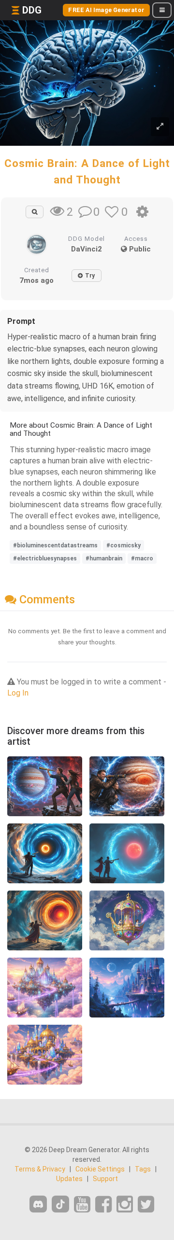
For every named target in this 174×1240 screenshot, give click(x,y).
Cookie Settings (100, 1169)
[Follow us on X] (146, 1204)
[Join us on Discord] (38, 1204)
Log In (18, 692)
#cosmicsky (123, 545)
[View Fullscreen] (160, 126)
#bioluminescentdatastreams (55, 545)
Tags (143, 1169)
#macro (142, 558)
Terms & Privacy (39, 1169)
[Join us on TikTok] (60, 1204)
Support (105, 1179)
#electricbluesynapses (45, 558)
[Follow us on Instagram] (124, 1204)
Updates (69, 1179)
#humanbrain (104, 558)
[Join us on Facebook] (103, 1204)
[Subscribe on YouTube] (82, 1204)
